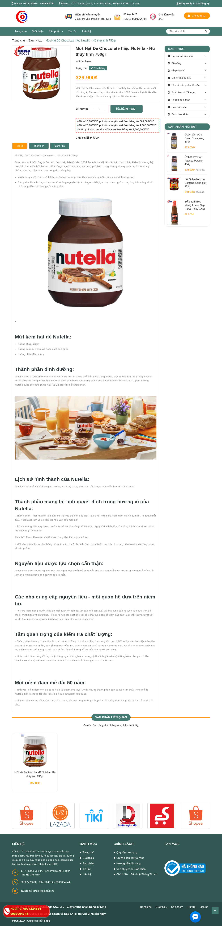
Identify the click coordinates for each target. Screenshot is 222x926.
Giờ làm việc (166, 14)
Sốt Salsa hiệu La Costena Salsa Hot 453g (195, 183)
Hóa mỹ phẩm (179, 107)
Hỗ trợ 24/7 (130, 14)
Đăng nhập (185, 3)
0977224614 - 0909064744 (38, 3)
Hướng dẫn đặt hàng (128, 863)
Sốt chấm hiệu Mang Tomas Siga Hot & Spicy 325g (195, 205)
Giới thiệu (38, 31)
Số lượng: (82, 108)
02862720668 (29, 882)
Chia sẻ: (81, 137)
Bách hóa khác (180, 114)
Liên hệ (86, 31)
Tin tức (72, 31)
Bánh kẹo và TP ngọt (183, 92)
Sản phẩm (55, 31)
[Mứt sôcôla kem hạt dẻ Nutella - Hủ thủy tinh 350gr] (35, 750)
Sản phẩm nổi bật (182, 126)
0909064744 (139, 18)
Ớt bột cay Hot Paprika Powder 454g (194, 160)
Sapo (47, 920)
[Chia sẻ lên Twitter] (91, 137)
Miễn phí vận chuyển (87, 14)
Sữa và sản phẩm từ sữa (186, 85)
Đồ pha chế (178, 70)
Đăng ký (204, 3)
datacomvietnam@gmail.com (37, 890)
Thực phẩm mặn (181, 99)
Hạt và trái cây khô (182, 56)
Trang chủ (21, 31)
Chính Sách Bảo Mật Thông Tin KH (136, 874)
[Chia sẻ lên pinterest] (94, 137)
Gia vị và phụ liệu (181, 77)
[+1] (97, 137)
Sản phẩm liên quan (111, 717)
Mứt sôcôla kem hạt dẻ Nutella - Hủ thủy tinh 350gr (35, 774)
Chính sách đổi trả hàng (130, 857)
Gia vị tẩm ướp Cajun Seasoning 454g (194, 138)
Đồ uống (176, 63)
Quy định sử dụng (126, 852)
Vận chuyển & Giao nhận (131, 868)
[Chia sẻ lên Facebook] (88, 137)
